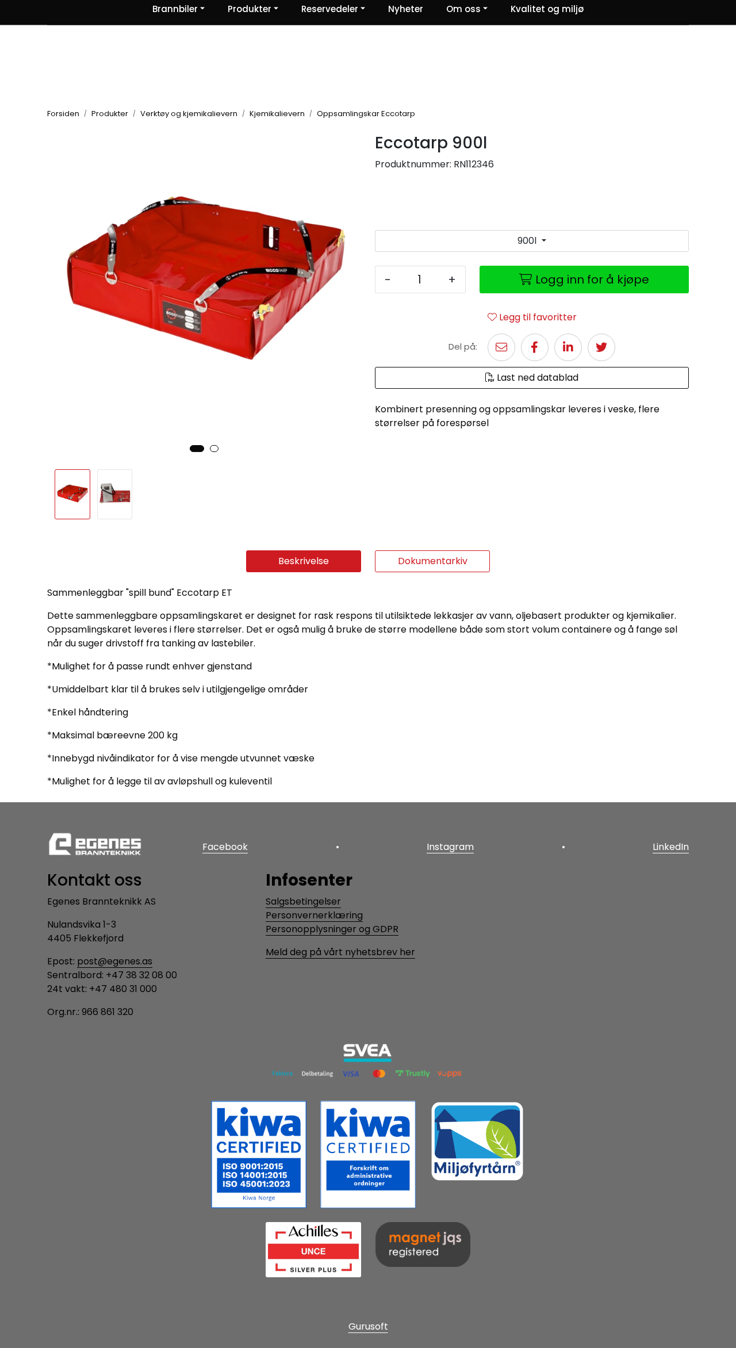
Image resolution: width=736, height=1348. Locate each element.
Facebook (225, 846)
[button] (197, 448)
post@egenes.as (114, 961)
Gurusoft (368, 1326)
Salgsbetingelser (303, 901)
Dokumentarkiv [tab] (432, 561)
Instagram (450, 846)
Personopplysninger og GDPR (332, 929)
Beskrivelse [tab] (303, 561)
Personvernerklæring (314, 915)
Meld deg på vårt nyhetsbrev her (340, 952)
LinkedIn (671, 846)
